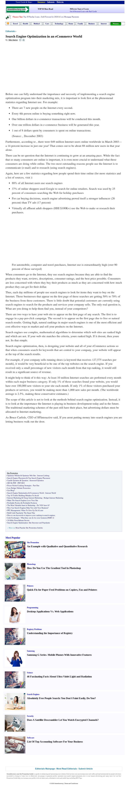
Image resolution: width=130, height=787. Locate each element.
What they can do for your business (34, 518)
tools (58, 778)
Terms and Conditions (71, 783)
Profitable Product (14, 503)
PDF (14, 483)
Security (30, 716)
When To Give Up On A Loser (32, 510)
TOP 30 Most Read (45, 9)
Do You (90, 698)
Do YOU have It (43, 505)
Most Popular (13, 537)
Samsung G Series (36, 655)
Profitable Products (30, 503)
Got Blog (10, 490)
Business (91, 24)
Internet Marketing (14, 498)
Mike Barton (13, 40)
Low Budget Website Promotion (19, 488)
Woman (116, 24)
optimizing (54, 774)
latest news (45, 778)
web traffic (91, 774)
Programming (32, 607)
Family (80, 24)
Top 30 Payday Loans (31, 17)
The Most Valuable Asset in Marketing (21, 505)
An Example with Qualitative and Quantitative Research (57, 546)
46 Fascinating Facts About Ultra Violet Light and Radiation (59, 676)
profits (34, 778)
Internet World (50, 493)
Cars (47, 24)
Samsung (31, 651)
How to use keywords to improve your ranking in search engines (31, 515)
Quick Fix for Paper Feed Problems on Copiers (52, 589)
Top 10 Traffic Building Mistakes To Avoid (23, 495)
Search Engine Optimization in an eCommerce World (44, 36)
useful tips (66, 778)
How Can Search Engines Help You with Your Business (27, 508)
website (63, 774)
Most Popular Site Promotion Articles (29, 528)
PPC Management (13, 510)
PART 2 (50, 518)
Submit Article (85, 769)
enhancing (45, 774)
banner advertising (96, 776)
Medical (37, 24)
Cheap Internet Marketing (32, 498)
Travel (15, 24)
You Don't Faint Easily (73, 698)
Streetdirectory (59, 783)
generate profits (52, 776)
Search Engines (33, 694)
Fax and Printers (88, 589)
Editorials (10, 31)
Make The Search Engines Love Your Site (22, 500)
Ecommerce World (37, 493)
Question (25, 480)
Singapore (41, 2)
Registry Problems (34, 629)
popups (42, 776)
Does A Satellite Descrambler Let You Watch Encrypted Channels (62, 720)
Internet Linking (43, 475)
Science (30, 673)
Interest (104, 24)
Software (30, 738)
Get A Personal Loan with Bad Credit (83, 11)
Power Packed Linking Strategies (19, 485)
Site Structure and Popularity (39, 523)
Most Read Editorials (66, 769)
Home (70, 24)
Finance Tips (17, 17)
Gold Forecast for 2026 (49, 17)
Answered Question (36, 480)
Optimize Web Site (29, 475)
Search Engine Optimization (17, 493)
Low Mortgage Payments (69, 17)
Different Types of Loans (79, 9)
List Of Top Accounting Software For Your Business (55, 741)
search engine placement (74, 776)
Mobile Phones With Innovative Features (70, 655)
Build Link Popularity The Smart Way (21, 513)
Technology (59, 24)
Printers (30, 586)
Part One (36, 485)
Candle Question (13, 480)
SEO (9, 483)
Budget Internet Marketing (53, 498)
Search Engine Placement (16, 478)
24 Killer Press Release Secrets (18, 520)
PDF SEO (21, 483)
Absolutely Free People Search (43, 698)
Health (25, 24)
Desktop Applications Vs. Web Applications (50, 611)
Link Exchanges (13, 518)
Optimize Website (13, 475)
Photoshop (31, 564)
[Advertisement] (31, 66)
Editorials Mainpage (45, 769)
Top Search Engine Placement (39, 478)
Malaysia (60, 2)
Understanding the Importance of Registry (50, 633)
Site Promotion (33, 542)
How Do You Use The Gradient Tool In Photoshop (54, 568)
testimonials (104, 774)
